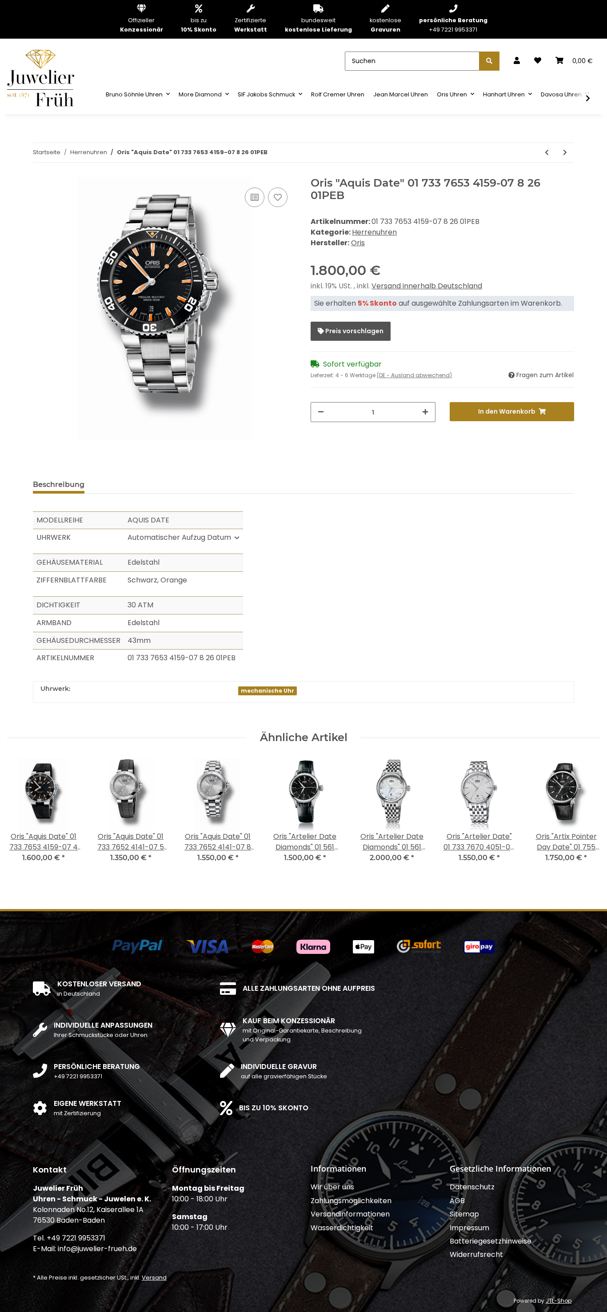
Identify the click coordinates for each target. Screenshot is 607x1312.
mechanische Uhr (267, 690)
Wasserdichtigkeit (342, 1228)
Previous (22, 816)
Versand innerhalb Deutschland (426, 286)
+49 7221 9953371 (453, 24)
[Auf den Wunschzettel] (278, 197)
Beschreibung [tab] (58, 484)
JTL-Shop (558, 1300)
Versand (154, 1277)
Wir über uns (332, 1187)
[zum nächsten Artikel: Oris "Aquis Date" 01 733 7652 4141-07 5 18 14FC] (565, 152)
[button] (517, 61)
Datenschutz (472, 1187)
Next (585, 816)
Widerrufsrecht (476, 1254)
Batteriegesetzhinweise (490, 1241)
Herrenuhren (374, 232)
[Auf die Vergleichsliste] (254, 197)
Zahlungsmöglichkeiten (351, 1201)
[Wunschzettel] (537, 61)
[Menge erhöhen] (425, 412)
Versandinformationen (350, 1214)
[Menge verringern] (321, 412)
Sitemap (464, 1214)
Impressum (469, 1228)
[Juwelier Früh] (43, 77)
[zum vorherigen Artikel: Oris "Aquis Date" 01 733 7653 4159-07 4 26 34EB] (547, 152)
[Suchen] (489, 61)
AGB (457, 1201)
